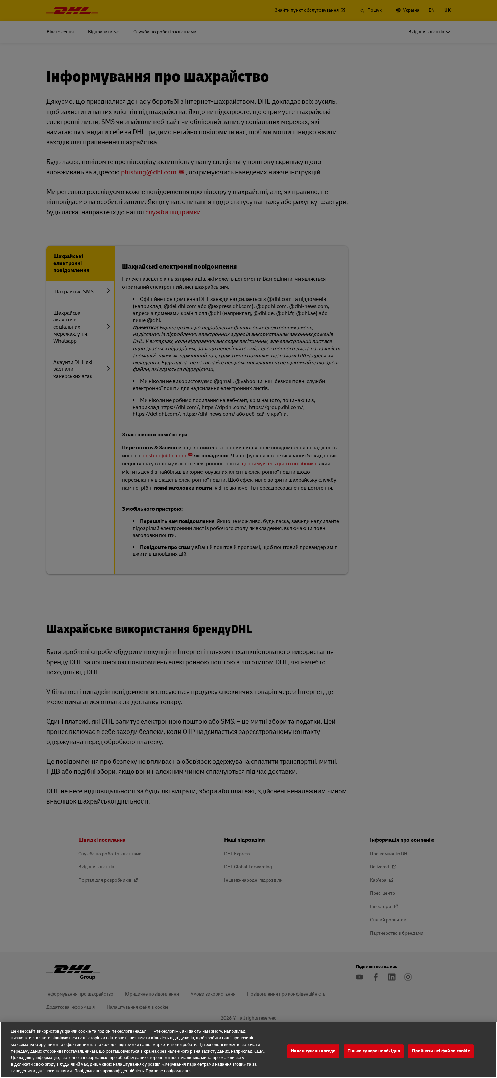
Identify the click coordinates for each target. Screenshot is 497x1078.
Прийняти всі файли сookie (441, 1051)
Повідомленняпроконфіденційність (109, 1071)
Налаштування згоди (313, 1051)
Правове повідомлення (169, 1071)
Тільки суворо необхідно (374, 1051)
